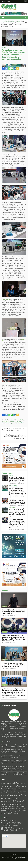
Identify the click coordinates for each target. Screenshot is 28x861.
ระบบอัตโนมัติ (17, 421)
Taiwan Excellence (21, 419)
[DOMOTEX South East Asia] (14, 417)
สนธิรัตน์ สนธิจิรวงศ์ (10, 808)
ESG (13, 783)
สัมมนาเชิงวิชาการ (19, 808)
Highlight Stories (13, 485)
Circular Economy (6, 783)
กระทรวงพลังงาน (15, 786)
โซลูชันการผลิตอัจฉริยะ (15, 422)
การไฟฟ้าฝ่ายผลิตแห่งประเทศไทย (13, 787)
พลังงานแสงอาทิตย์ (8, 801)
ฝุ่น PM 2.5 (23, 792)
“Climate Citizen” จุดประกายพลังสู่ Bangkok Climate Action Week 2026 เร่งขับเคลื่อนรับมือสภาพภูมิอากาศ (13, 664)
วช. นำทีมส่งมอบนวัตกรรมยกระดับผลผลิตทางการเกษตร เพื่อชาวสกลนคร (14, 429)
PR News (4, 47)
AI (1, 783)
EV (15, 783)
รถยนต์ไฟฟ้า (12, 804)
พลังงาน (3, 795)
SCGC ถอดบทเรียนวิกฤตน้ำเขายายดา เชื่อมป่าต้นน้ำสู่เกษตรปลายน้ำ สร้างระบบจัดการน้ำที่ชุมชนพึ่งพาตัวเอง (17, 512)
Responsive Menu (25, 1)
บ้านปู (20, 791)
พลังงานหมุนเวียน (14, 798)
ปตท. (2, 792)
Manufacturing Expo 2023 (10, 419)
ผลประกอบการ (13, 792)
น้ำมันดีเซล (15, 791)
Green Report (12, 507)
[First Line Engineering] (14, 445)
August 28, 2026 (12, 483)
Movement (11, 498)
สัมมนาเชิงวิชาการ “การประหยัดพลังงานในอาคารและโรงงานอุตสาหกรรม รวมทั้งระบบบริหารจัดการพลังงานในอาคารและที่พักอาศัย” (17, 492)
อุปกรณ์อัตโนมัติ (5, 422)
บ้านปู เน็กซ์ (24, 791)
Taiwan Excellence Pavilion (8, 421)
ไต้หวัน (22, 422)
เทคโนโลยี (9, 811)
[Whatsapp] (9, 68)
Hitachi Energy (20, 783)
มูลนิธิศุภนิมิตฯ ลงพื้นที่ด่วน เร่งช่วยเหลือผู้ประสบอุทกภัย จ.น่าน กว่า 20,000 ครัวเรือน (17, 502)
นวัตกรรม (9, 791)
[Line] (12, 68)
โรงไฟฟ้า (9, 813)
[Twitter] (6, 68)
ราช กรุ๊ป (11, 806)
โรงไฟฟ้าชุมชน (16, 813)
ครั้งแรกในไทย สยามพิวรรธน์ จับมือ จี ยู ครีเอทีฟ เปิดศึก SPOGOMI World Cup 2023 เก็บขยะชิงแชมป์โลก (13, 436)
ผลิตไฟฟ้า (18, 792)
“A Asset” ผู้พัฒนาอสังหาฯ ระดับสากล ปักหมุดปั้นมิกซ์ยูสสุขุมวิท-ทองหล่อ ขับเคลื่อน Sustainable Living (17, 479)
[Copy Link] (17, 68)
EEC (10, 783)
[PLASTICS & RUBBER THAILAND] (14, 535)
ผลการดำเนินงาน (7, 792)
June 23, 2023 (5, 62)
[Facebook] (3, 68)
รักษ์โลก (6, 806)
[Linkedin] (14, 68)
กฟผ (5, 786)
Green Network (12, 62)
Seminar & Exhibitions (14, 487)
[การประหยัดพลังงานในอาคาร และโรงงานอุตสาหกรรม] (14, 12)
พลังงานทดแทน (12, 795)
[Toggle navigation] (3, 17)
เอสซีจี (23, 811)
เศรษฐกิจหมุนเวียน (17, 811)
